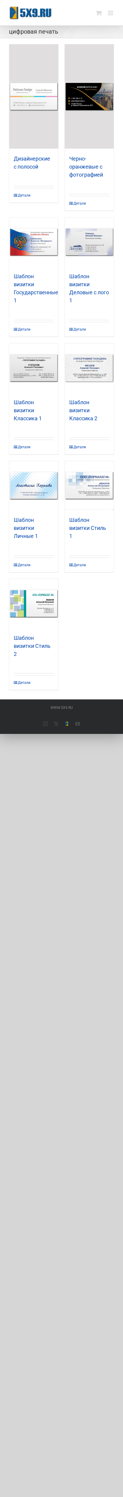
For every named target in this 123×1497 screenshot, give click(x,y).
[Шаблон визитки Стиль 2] (33, 603)
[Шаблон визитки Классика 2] (89, 367)
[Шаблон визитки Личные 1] (33, 485)
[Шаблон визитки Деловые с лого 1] (89, 241)
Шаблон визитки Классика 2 (83, 410)
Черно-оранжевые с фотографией (86, 166)
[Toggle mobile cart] (99, 13)
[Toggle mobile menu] (111, 13)
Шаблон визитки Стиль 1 (87, 528)
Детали (24, 195)
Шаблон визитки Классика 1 (28, 410)
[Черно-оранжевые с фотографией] (89, 96)
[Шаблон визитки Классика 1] (33, 367)
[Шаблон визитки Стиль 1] (89, 485)
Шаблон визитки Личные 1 (26, 528)
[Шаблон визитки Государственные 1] (33, 241)
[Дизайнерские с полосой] (33, 96)
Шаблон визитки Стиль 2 (32, 646)
